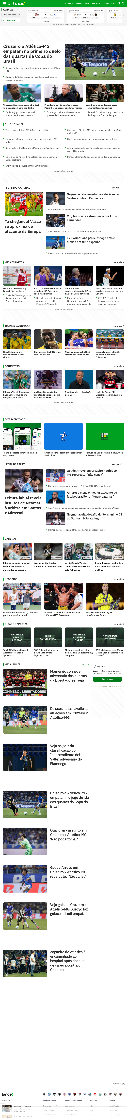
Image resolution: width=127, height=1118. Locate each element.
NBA (91, 1106)
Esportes (93, 1100)
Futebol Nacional (49, 1100)
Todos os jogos (9, 20)
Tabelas (78, 3)
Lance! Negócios (115, 1106)
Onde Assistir (96, 3)
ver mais (118, 262)
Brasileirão (69, 3)
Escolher (107, 679)
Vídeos (86, 3)
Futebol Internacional (73, 1100)
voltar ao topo (116, 1083)
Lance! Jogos (109, 3)
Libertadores (70, 1106)
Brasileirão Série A (50, 1106)
